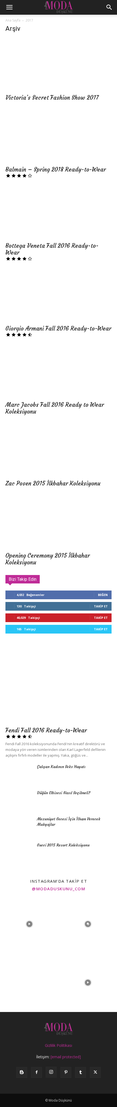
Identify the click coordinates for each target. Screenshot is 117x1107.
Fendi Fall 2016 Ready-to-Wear (46, 730)
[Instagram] (51, 1072)
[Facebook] (36, 1072)
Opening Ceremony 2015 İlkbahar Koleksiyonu (47, 559)
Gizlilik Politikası (58, 1045)
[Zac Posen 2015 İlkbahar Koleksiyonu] (58, 450)
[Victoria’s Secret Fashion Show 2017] (58, 64)
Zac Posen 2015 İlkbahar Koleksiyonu (52, 483)
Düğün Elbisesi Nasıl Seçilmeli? (63, 792)
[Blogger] (21, 1072)
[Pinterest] (65, 1072)
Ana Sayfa (12, 20)
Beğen (103, 595)
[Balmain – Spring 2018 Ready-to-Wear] (58, 136)
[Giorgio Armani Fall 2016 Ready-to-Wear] (58, 295)
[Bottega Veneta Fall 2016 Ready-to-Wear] (58, 212)
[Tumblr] (80, 1072)
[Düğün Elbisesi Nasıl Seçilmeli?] (19, 799)
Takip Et (101, 606)
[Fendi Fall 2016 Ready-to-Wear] (58, 684)
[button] (9, 7)
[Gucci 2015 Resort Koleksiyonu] (19, 851)
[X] (95, 1072)
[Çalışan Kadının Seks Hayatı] (19, 773)
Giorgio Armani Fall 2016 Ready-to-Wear (58, 328)
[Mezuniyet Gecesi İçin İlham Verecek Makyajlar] (19, 825)
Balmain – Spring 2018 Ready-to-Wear (55, 169)
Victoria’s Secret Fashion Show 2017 (51, 97)
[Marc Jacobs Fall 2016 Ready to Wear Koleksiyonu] (58, 371)
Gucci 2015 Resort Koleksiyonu (63, 845)
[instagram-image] (29, 924)
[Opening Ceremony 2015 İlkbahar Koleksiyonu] (58, 522)
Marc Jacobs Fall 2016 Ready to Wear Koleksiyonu (54, 408)
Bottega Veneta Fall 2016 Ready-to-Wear (51, 249)
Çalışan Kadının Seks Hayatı (61, 766)
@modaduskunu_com (58, 888)
